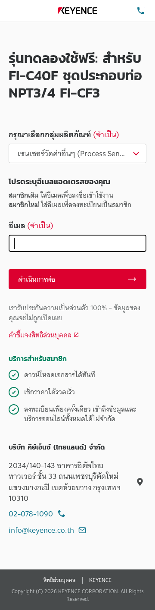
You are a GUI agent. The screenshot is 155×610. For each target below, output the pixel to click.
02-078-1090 (31, 513)
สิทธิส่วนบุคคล (59, 580)
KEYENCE (100, 580)
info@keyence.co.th (41, 530)
